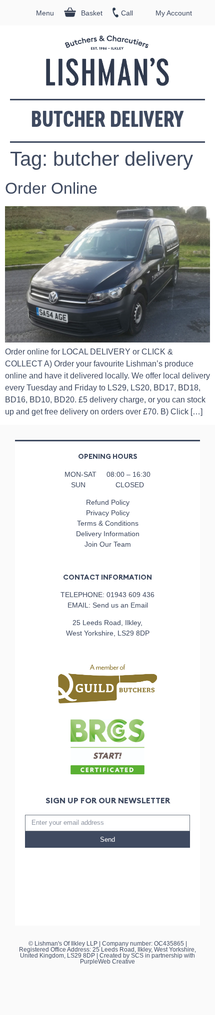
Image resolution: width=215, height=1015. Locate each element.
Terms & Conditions (107, 523)
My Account (174, 13)
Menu (45, 13)
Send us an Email (120, 605)
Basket (91, 13)
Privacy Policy (108, 513)
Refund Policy (108, 502)
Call (127, 13)
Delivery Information (108, 534)
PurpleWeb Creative (107, 961)
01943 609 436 (130, 595)
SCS (137, 955)
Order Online (51, 188)
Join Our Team (107, 544)
